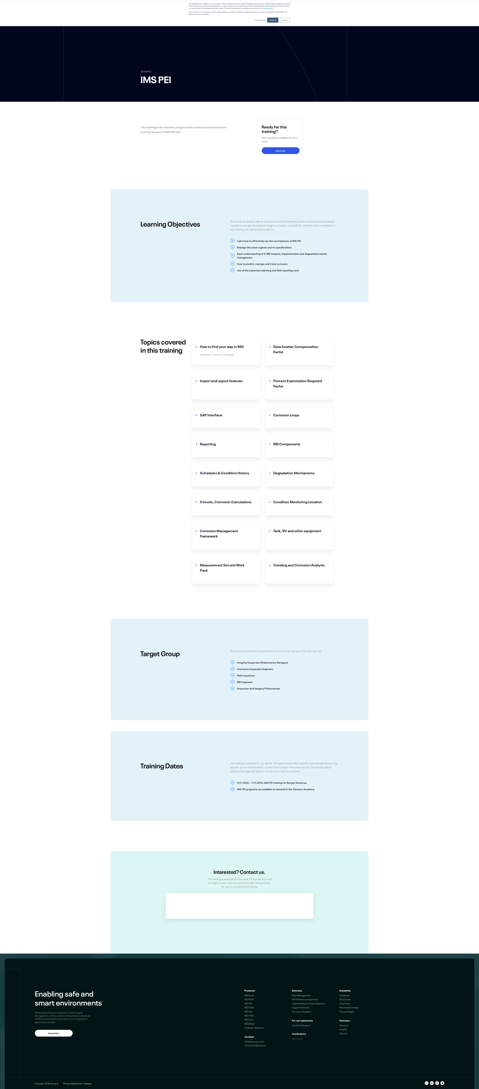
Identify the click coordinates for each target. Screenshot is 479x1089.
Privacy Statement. (267, 8)
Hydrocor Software (254, 1027)
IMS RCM (249, 999)
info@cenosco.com (254, 1041)
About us (343, 1025)
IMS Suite (249, 995)
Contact (249, 1036)
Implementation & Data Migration (308, 1003)
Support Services (300, 1007)
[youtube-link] (442, 1083)
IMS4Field (249, 1023)
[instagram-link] (437, 1083)
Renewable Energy (348, 1007)
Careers (343, 1033)
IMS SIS (248, 1011)
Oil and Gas (345, 999)
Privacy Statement (72, 1083)
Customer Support (301, 1025)
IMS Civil (248, 1019)
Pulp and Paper (346, 1011)
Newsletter (53, 1033)
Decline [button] (285, 20)
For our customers (302, 1020)
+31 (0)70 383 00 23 (254, 1045)
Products (249, 990)
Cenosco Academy (301, 1011)
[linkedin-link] (432, 1083)
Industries (345, 990)
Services (297, 990)
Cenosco (344, 1020)
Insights (343, 1029)
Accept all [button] (272, 20)
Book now (280, 150)
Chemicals (344, 1003)
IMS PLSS (249, 1007)
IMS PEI (248, 1003)
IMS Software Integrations (305, 999)
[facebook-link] (426, 1083)
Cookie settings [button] (260, 20)
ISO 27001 (297, 1038)
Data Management (301, 995)
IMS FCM (248, 1015)
